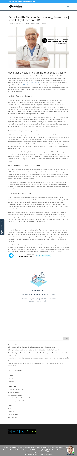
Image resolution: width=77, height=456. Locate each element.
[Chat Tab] (38, 228)
